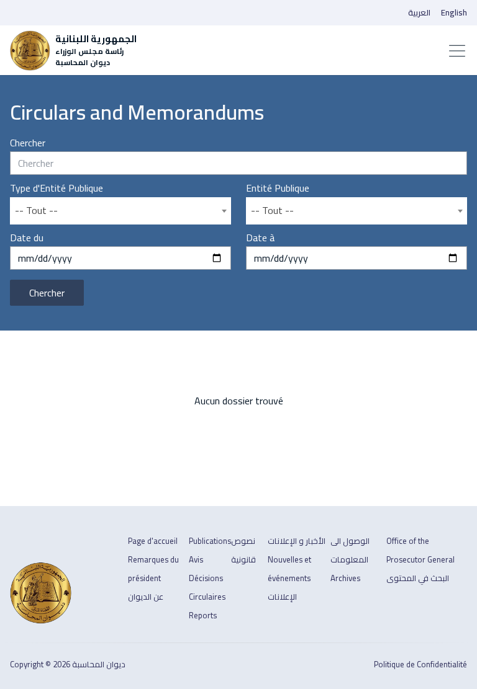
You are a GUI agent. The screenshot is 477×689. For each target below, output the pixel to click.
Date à (260, 237)
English (454, 12)
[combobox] (120, 210)
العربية (419, 12)
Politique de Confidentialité (420, 664)
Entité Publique (277, 188)
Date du (26, 237)
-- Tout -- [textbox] (36, 210)
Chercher (27, 143)
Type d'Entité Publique (56, 188)
